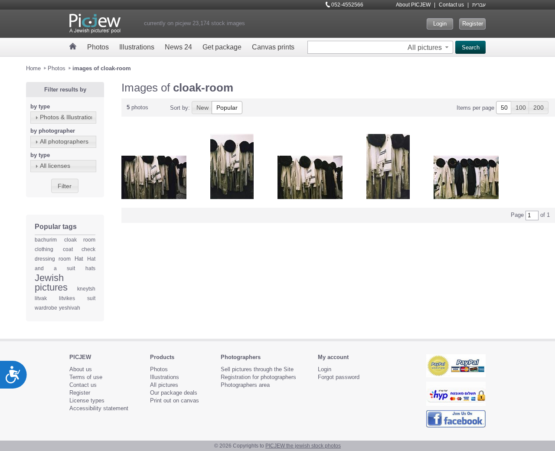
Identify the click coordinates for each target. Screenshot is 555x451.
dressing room (53, 259)
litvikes (67, 298)
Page (517, 215)
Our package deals (173, 392)
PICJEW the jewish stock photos (303, 446)
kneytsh (86, 289)
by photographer (52, 131)
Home (33, 68)
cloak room (80, 240)
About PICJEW (413, 5)
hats (90, 268)
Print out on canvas (174, 400)
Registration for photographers (258, 377)
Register (472, 23)
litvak (41, 298)
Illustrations (136, 47)
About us (80, 369)
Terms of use (85, 377)
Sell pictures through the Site (257, 369)
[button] (429, 47)
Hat (79, 258)
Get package (222, 47)
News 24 (178, 47)
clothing (44, 249)
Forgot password (338, 377)
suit (91, 298)
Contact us (451, 5)
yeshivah (69, 308)
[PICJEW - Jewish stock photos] (95, 23)
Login (440, 23)
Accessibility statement (98, 408)
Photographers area (245, 385)
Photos (98, 47)
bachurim (46, 240)
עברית (479, 5)
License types (86, 400)
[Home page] (73, 46)
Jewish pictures (51, 282)
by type (40, 106)
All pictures (164, 385)
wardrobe (46, 308)
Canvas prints (273, 47)
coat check (79, 249)
